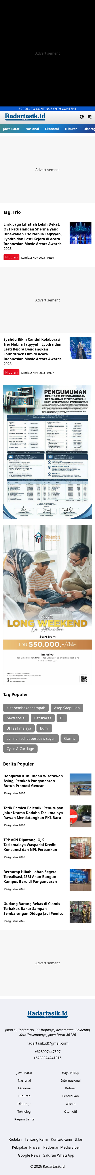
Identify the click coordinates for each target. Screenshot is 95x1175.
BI (61, 718)
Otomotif (70, 1111)
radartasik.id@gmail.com (47, 1043)
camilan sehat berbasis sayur (31, 738)
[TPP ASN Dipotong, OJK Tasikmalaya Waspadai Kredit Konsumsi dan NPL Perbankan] (81, 848)
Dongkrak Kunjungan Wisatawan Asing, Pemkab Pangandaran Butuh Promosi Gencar (33, 780)
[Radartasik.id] (25, 117)
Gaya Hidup (70, 1073)
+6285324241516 (47, 1057)
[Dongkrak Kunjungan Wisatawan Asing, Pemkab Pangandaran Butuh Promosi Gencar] (81, 784)
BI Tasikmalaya (19, 728)
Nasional (32, 129)
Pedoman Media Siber (61, 1147)
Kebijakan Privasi (26, 1147)
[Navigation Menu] (89, 117)
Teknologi (24, 1111)
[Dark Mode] (82, 117)
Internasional (71, 1080)
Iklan (79, 1139)
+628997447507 (48, 1051)
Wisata (71, 1104)
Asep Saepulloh (67, 707)
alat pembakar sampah (26, 707)
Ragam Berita (24, 1119)
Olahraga (24, 1104)
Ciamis (69, 738)
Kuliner (70, 1088)
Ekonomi (52, 129)
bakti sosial (16, 718)
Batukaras (42, 718)
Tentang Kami (36, 1139)
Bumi (44, 728)
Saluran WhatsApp (58, 1155)
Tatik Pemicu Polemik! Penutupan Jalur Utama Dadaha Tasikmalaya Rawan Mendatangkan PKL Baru (33, 812)
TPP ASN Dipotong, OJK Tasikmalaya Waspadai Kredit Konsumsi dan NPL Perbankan (30, 844)
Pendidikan (70, 1096)
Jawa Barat (11, 129)
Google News (29, 1155)
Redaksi (15, 1139)
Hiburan (71, 129)
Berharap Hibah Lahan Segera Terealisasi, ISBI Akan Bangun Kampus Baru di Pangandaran (30, 876)
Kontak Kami (61, 1139)
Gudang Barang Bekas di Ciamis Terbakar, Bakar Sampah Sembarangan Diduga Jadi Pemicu (34, 908)
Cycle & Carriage (20, 748)
